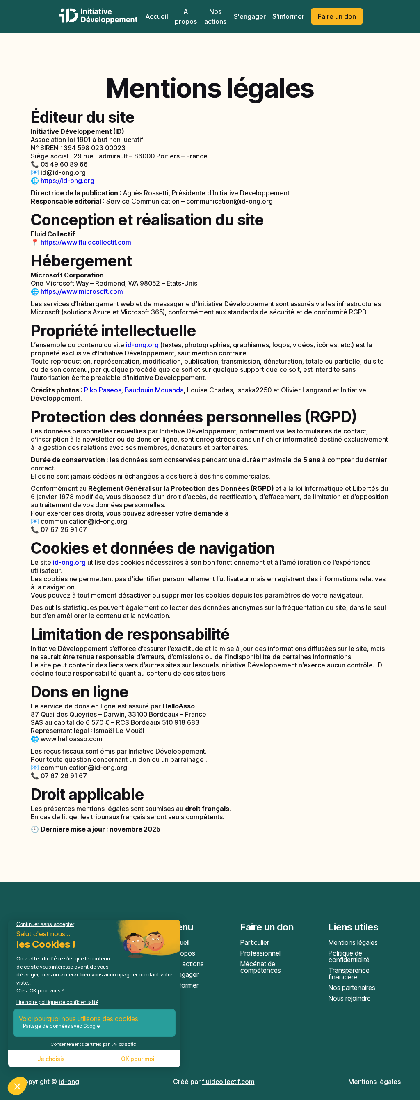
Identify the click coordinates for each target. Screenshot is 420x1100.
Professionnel (260, 953)
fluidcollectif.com (228, 1081)
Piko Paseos (102, 390)
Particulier (254, 942)
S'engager (250, 16)
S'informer (288, 16)
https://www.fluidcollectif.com (86, 242)
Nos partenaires (352, 987)
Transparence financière (349, 973)
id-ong (69, 1081)
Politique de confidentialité (349, 956)
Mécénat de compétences (260, 967)
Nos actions (186, 963)
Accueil (157, 16)
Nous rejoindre (350, 998)
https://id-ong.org (67, 180)
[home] (98, 16)
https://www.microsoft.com (82, 291)
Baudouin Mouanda (154, 390)
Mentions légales (353, 942)
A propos (182, 953)
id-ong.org (142, 345)
